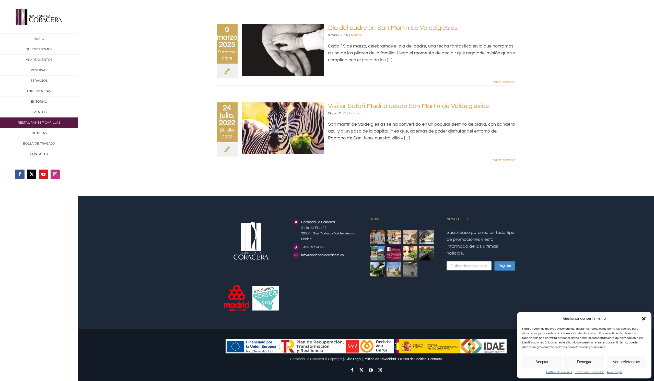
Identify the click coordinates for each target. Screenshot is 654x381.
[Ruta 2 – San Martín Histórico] (394, 269)
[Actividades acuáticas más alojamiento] (377, 253)
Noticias (356, 35)
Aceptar (541, 362)
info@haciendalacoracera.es (322, 255)
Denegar (584, 362)
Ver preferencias (626, 362)
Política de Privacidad (589, 372)
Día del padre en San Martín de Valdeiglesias (393, 28)
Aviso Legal (614, 372)
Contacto (435, 359)
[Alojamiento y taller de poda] (410, 253)
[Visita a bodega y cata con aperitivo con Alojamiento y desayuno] (394, 237)
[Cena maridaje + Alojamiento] (394, 253)
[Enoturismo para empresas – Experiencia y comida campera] (377, 237)
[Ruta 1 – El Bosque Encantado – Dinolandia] (377, 269)
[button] (643, 318)
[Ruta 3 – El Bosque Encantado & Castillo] (410, 269)
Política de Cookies (412, 359)
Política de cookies (559, 372)
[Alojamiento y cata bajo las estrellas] (426, 253)
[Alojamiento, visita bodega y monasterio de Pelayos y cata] (426, 237)
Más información (504, 82)
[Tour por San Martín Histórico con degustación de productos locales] (410, 237)
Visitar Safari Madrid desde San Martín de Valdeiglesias (408, 106)
